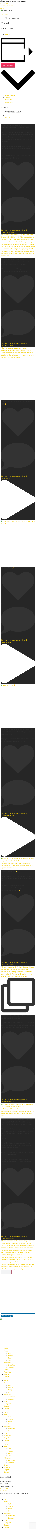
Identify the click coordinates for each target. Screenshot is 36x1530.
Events (6, 1370)
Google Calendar (10, 95)
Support (6, 1374)
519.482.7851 (4, 1488)
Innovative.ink (4, 1495)
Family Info (7, 1372)
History (10, 1358)
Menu (2, 8)
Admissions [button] (7, 1362)
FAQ (9, 1360)
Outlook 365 (8, 100)
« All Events (4, 14)
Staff (9, 1353)
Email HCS (3, 1491)
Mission (10, 1355)
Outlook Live (8, 102)
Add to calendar (8, 65)
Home (6, 1348)
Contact (6, 1377)
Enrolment (11, 1367)
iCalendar (8, 97)
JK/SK (7, 34)
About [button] (5, 1351)
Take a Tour (11, 1365)
